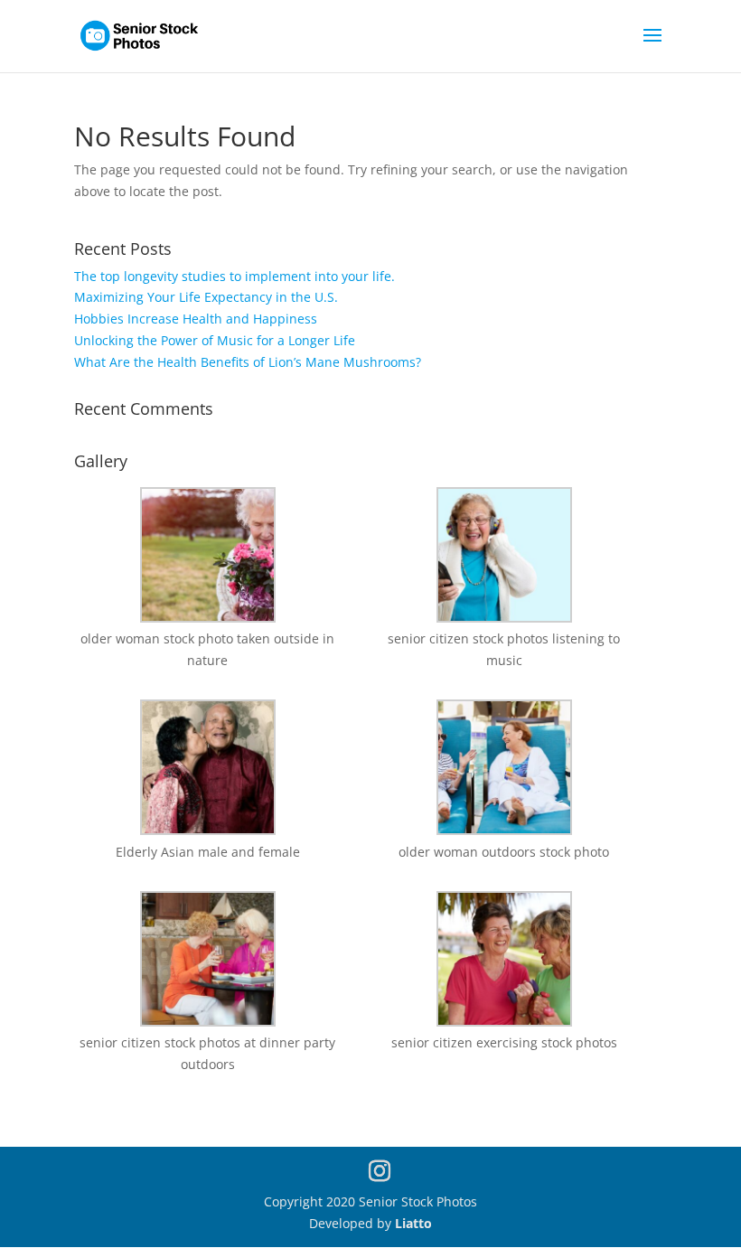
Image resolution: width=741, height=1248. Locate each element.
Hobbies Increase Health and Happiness (195, 318)
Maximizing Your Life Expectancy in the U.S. (206, 296)
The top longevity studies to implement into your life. (234, 276)
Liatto (413, 1223)
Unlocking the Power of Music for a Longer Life (214, 340)
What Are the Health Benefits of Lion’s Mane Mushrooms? (247, 362)
